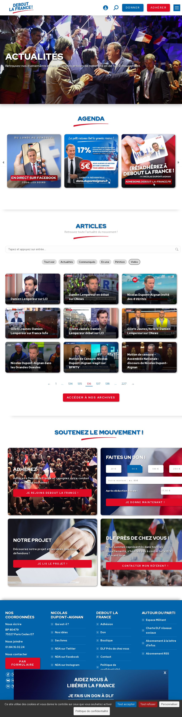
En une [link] (105, 261)
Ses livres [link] (61, 640)
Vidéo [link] (134, 261)
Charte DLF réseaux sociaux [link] (159, 630)
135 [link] (80, 384)
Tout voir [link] (49, 261)
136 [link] (89, 384)
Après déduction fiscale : (122, 490)
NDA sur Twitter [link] (65, 648)
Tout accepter (126, 704)
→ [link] (133, 384)
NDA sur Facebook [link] (67, 657)
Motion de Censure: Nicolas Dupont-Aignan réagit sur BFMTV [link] (88, 363)
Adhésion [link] (106, 624)
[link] (176, 7)
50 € (135, 469)
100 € (155, 469)
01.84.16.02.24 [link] (15, 647)
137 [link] (98, 384)
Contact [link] (105, 657)
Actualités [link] (67, 261)
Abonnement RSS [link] (157, 653)
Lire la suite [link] (19, 303)
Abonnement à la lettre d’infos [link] (161, 643)
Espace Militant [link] (156, 620)
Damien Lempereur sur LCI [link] (29, 299)
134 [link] (70, 384)
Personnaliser (169, 704)
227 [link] (124, 384)
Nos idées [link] (61, 632)
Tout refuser (148, 704)
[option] (34, 163)
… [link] (62, 384)
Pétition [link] (120, 261)
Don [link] (103, 632)
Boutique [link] (106, 640)
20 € (113, 469)
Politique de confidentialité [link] (110, 667)
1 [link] (55, 384)
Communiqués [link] (87, 261)
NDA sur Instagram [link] (67, 665)
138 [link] (107, 384)
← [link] (49, 384)
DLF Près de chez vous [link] (114, 648)
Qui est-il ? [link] (62, 624)
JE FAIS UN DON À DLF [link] (91, 695)
